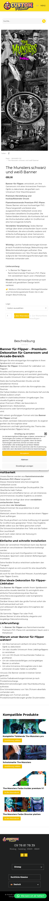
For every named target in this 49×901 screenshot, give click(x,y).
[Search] (44, 21)
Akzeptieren (24, 453)
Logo (8, 304)
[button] (45, 434)
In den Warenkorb (21, 316)
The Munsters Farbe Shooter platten (22, 814)
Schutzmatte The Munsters (17, 762)
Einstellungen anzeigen (24, 466)
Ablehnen (24, 460)
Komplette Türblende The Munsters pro (23, 736)
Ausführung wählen (12, 740)
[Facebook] (22, 855)
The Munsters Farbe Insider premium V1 (23, 788)
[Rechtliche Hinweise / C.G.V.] (24, 877)
